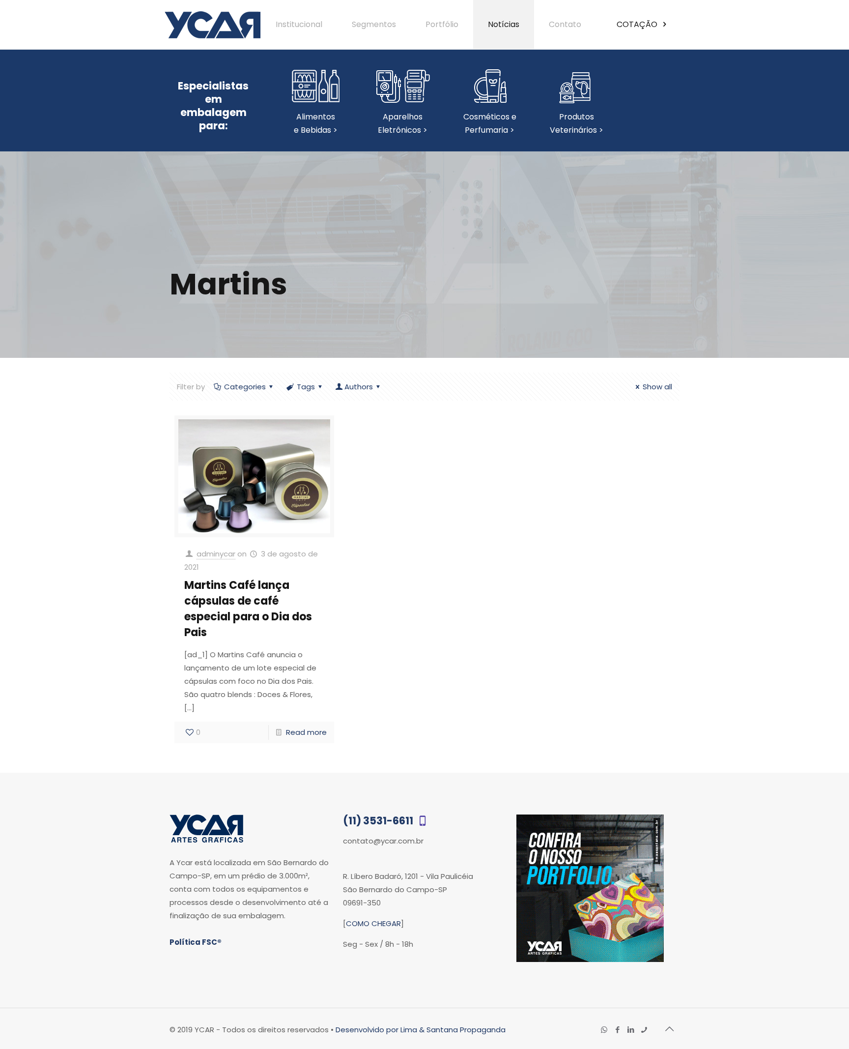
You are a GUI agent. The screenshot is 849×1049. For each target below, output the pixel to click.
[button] (820, 1019)
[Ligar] (644, 1029)
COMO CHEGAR (373, 923)
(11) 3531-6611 (379, 821)
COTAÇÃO (638, 24)
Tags (306, 386)
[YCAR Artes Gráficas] (212, 24)
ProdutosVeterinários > (576, 123)
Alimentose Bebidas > (316, 123)
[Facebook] (617, 1029)
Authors (358, 386)
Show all (657, 386)
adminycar (216, 554)
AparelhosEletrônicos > (402, 123)
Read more (306, 732)
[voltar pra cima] (669, 1029)
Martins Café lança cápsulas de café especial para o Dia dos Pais (248, 609)
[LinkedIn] (630, 1029)
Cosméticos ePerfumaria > (489, 123)
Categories (245, 386)
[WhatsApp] (604, 1029)
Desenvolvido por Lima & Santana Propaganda (421, 1029)
